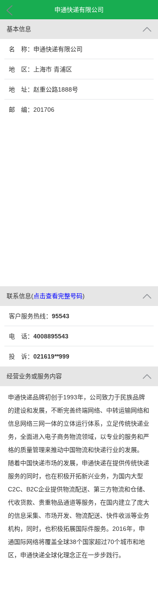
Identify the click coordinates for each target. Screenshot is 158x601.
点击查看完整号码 (58, 295)
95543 (60, 316)
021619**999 (51, 356)
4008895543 (50, 336)
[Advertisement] (79, 203)
